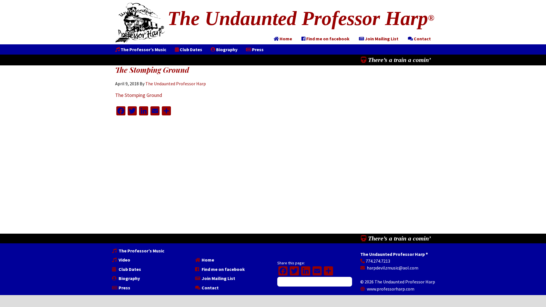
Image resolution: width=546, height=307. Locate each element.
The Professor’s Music (141, 251)
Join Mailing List (218, 278)
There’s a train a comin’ (398, 59)
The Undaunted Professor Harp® (140, 23)
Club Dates (129, 269)
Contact (210, 288)
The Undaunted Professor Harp (300, 18)
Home (207, 260)
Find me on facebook (223, 269)
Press (124, 288)
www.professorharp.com (390, 289)
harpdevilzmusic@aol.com (392, 268)
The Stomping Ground (138, 95)
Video (124, 260)
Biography (129, 278)
